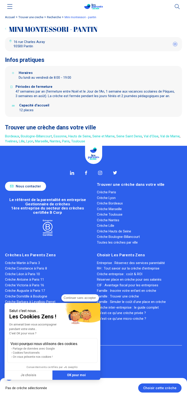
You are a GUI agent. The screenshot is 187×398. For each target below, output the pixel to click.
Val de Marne (170, 136)
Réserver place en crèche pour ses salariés (129, 279)
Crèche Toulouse (109, 214)
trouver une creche (30, 17)
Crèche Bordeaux (110, 203)
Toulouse (78, 141)
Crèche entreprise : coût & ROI (119, 274)
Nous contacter (28, 186)
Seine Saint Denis (129, 136)
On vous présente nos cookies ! (33, 356)
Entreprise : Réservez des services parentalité (131, 263)
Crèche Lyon (106, 198)
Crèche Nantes (108, 220)
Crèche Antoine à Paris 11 (24, 279)
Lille (22, 141)
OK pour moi (76, 375)
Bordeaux (12, 136)
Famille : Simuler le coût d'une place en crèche (131, 302)
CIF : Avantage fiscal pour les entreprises (127, 285)
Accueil (10, 17)
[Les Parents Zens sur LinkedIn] (72, 173)
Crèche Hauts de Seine (114, 231)
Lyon (29, 141)
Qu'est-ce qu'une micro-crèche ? (121, 319)
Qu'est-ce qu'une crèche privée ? (121, 313)
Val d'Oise (151, 136)
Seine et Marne (103, 136)
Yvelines (11, 141)
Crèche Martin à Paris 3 (22, 263)
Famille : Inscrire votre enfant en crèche (126, 291)
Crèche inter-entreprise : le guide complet (128, 307)
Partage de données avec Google (34, 348)
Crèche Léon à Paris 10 (22, 274)
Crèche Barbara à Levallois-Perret (30, 302)
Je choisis (28, 375)
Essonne (60, 136)
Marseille (41, 141)
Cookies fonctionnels (26, 352)
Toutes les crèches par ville (117, 242)
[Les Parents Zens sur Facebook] (86, 173)
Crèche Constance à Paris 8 (26, 268)
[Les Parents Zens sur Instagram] (100, 173)
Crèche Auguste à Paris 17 (25, 291)
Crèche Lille (105, 226)
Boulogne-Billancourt (36, 136)
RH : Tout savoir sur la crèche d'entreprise (128, 268)
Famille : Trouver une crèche (118, 296)
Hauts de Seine (79, 136)
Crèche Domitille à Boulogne (26, 296)
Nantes (55, 141)
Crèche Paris (106, 192)
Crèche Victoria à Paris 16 (24, 285)
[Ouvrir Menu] (10, 6)
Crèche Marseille (109, 209)
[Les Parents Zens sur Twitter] (115, 172)
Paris (66, 141)
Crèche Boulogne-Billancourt (118, 237)
